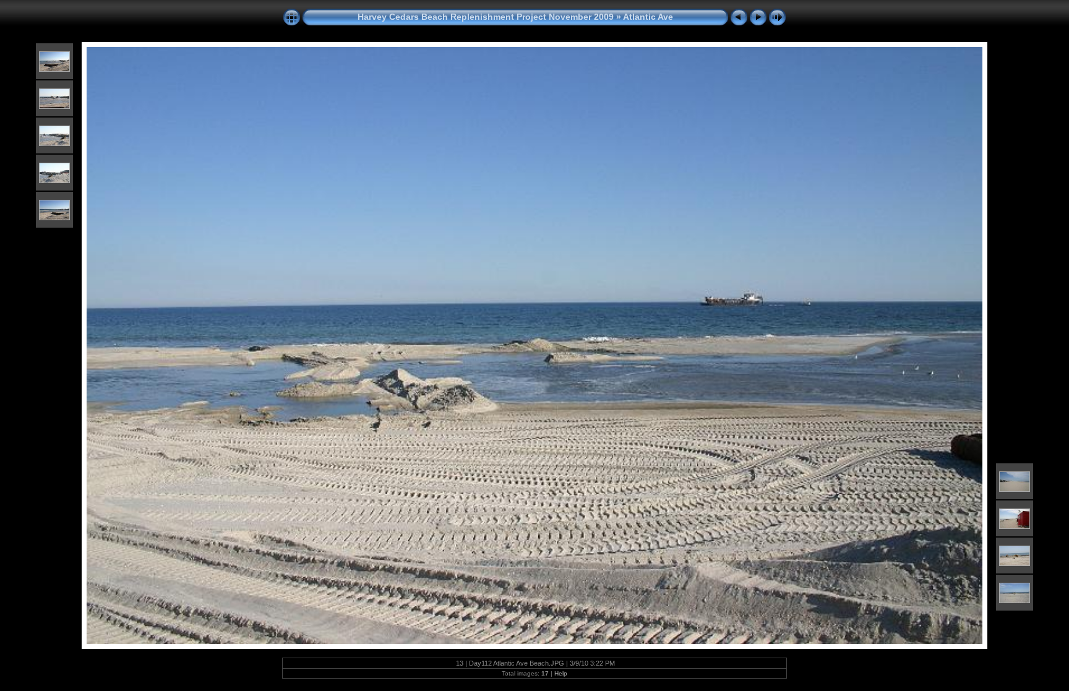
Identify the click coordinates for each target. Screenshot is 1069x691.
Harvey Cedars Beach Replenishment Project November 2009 (486, 17)
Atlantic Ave (648, 17)
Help (560, 673)
